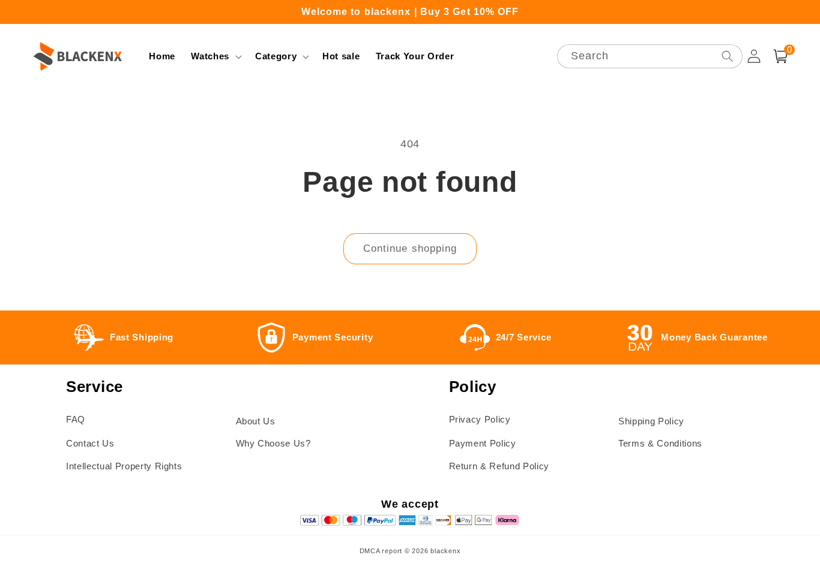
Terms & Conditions (660, 443)
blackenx (445, 550)
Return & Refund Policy (499, 466)
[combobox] (650, 56)
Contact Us (90, 443)
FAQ (75, 419)
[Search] (727, 56)
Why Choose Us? (273, 443)
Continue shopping (410, 248)
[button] (215, 56)
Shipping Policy (651, 421)
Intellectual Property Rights (124, 466)
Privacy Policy (480, 419)
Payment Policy (482, 443)
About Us (256, 421)
